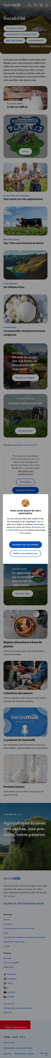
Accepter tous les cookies (26, 545)
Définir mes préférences (25, 554)
